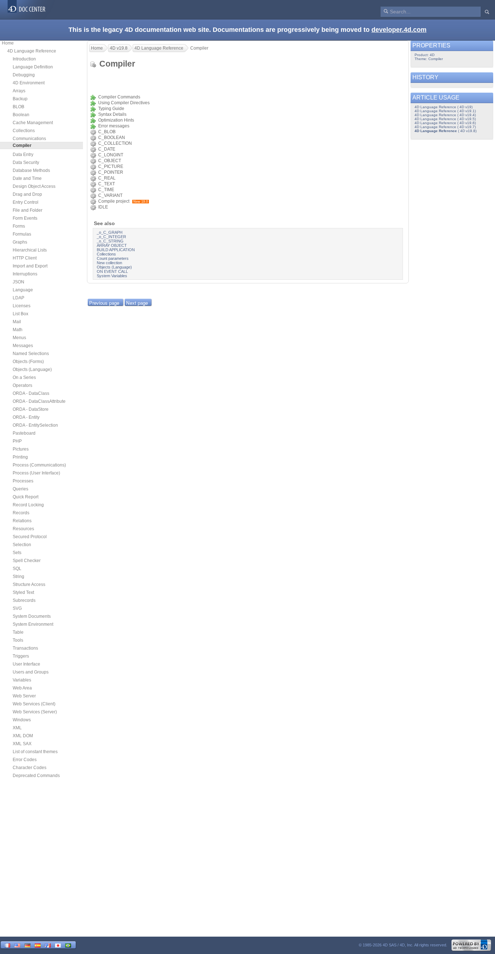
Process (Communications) (39, 465)
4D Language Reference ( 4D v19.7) (445, 127)
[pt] (68, 945)
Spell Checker (27, 560)
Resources (23, 528)
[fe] (48, 945)
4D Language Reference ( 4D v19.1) (445, 111)
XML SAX (22, 743)
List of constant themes (35, 751)
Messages (23, 345)
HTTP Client (25, 258)
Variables (22, 680)
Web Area (22, 688)
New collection (109, 263)
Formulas (22, 234)
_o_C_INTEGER (111, 237)
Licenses (21, 305)
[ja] (58, 945)
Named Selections (31, 353)
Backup (20, 98)
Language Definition (33, 66)
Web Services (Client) (34, 703)
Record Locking (28, 504)
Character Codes (29, 767)
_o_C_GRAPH (109, 232)
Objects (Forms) (28, 361)
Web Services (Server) (35, 711)
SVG (17, 608)
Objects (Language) (32, 369)
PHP (17, 441)
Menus (19, 337)
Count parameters (113, 258)
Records (21, 512)
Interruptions (25, 274)
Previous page (104, 302)
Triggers (21, 656)
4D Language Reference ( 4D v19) (444, 107)
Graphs (20, 242)
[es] (38, 945)
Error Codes (25, 759)
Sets (17, 552)
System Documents (32, 616)
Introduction (24, 59)
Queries (20, 488)
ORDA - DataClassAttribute (39, 401)
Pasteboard (24, 433)
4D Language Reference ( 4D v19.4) (445, 115)
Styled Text (23, 592)
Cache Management (33, 122)
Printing (20, 457)
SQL (17, 568)
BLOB (18, 106)
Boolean (21, 114)
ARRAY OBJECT (112, 245)
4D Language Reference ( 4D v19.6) (445, 123)
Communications (29, 138)
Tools (18, 640)
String (18, 576)
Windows (22, 719)
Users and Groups (31, 672)
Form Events (25, 218)
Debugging (24, 74)
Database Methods (31, 170)
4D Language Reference (31, 51)
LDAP (18, 297)
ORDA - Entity (26, 417)
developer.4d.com (399, 29)
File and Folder (27, 210)
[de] (28, 945)
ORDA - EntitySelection (35, 425)
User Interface (26, 664)
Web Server (24, 695)
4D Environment (29, 82)
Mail (17, 321)
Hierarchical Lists (30, 250)
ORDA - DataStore (31, 409)
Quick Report (25, 496)
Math (17, 329)
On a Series (24, 377)
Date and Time (27, 178)
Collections (24, 130)
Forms (19, 226)
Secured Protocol (30, 536)
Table (18, 632)
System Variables (112, 276)
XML (17, 727)
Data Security (26, 162)
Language (23, 289)
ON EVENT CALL (112, 271)
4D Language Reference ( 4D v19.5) (445, 119)
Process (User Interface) (36, 473)
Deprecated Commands (36, 775)
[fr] (7, 945)
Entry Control (25, 202)
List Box (20, 313)
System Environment (33, 624)
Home (8, 43)
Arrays (19, 90)
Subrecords (24, 600)
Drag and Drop (27, 194)
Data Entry (23, 154)
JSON (18, 281)
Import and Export (30, 266)
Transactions (25, 648)
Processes (23, 481)
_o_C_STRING (110, 241)
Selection (22, 544)
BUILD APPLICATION (116, 250)
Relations (22, 520)
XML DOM (23, 735)
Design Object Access (34, 186)
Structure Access (29, 584)
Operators (22, 385)
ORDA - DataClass (31, 393)
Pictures (21, 449)
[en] (17, 945)
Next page (137, 302)
